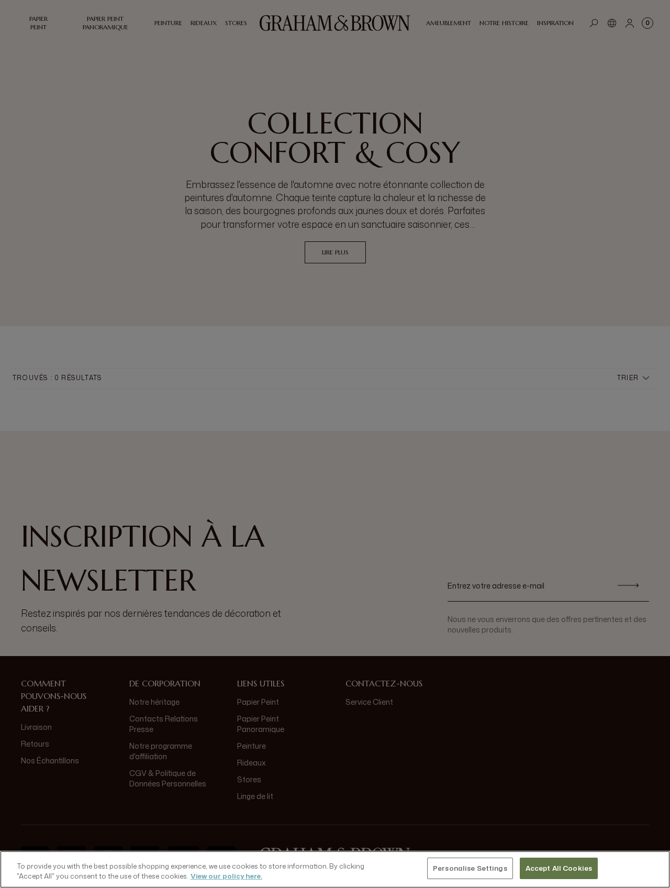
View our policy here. (226, 876)
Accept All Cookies (559, 868)
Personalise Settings (470, 868)
